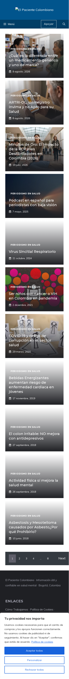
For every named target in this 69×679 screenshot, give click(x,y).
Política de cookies (42, 641)
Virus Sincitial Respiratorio (32, 251)
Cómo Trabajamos (16, 609)
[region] (34, 645)
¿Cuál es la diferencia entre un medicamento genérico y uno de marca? (33, 60)
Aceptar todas (34, 650)
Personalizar (34, 660)
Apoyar (48, 24)
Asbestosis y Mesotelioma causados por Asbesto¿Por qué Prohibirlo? (33, 527)
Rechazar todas (34, 669)
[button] (64, 24)
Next (61, 558)
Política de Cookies (41, 609)
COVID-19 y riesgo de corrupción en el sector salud (30, 340)
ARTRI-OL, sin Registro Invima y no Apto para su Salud (31, 107)
